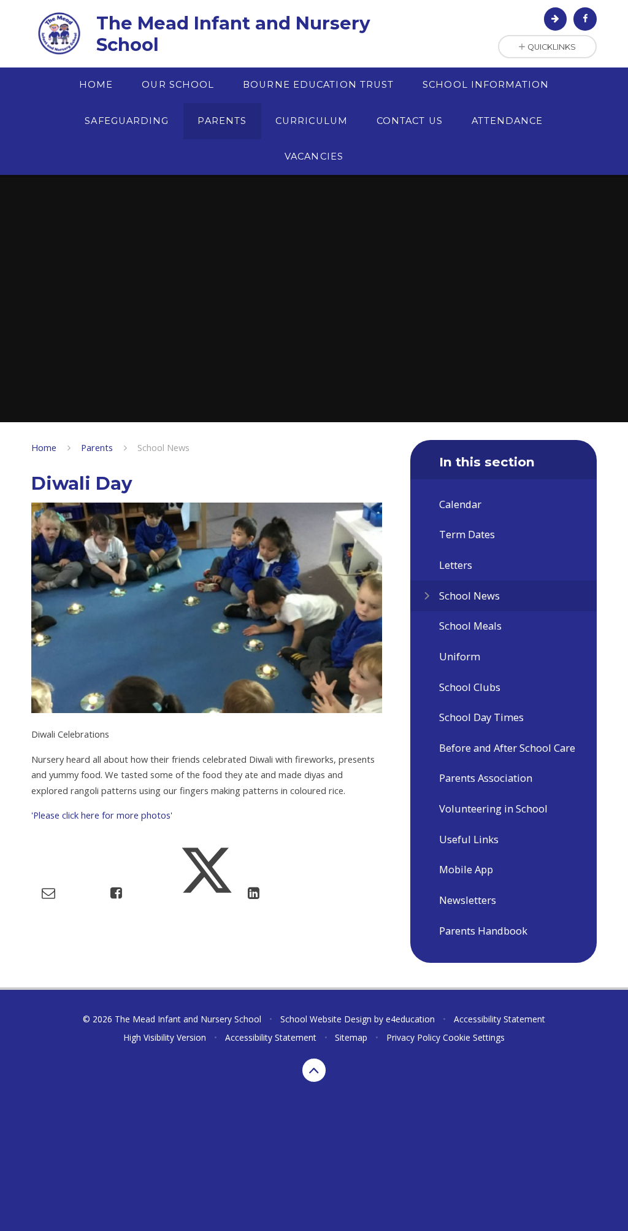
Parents (97, 447)
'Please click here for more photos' (101, 815)
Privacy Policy (413, 1037)
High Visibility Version (164, 1037)
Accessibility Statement (499, 1019)
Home (43, 447)
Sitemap (351, 1037)
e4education (410, 1019)
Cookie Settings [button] (474, 1037)
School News (163, 447)
